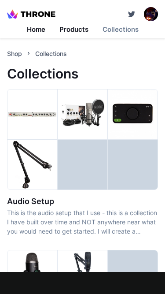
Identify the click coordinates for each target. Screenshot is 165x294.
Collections (121, 29)
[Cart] (131, 14)
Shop (14, 53)
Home (36, 29)
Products (73, 29)
